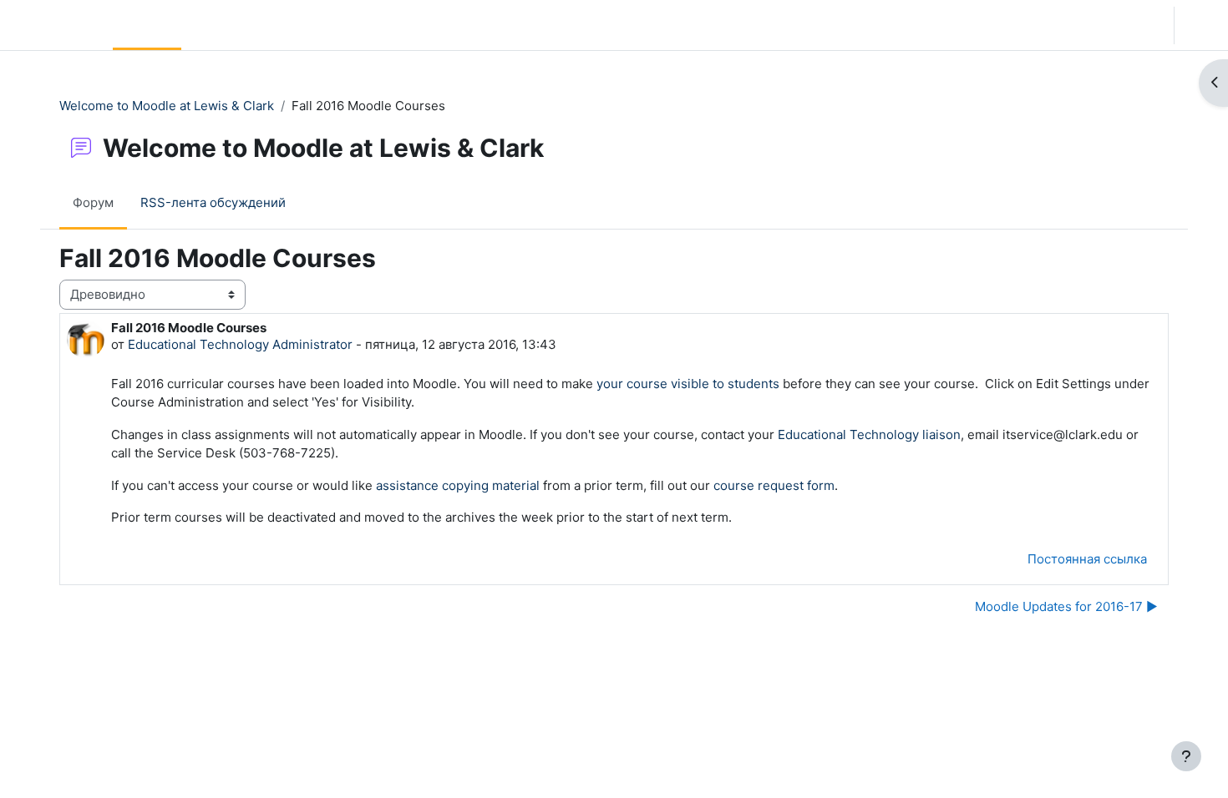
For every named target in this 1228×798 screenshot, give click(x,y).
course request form (774, 485)
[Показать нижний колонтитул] (1186, 756)
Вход (1200, 25)
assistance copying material (458, 485)
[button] (1107, 25)
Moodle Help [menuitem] (345, 25)
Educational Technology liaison (869, 434)
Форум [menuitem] (93, 202)
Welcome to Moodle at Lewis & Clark (166, 106)
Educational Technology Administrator (240, 344)
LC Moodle (53, 24)
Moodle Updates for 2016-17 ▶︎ (1066, 606)
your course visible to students (687, 383)
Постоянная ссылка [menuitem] (1087, 559)
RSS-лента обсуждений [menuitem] (213, 202)
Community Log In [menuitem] (241, 25)
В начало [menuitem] (147, 25)
